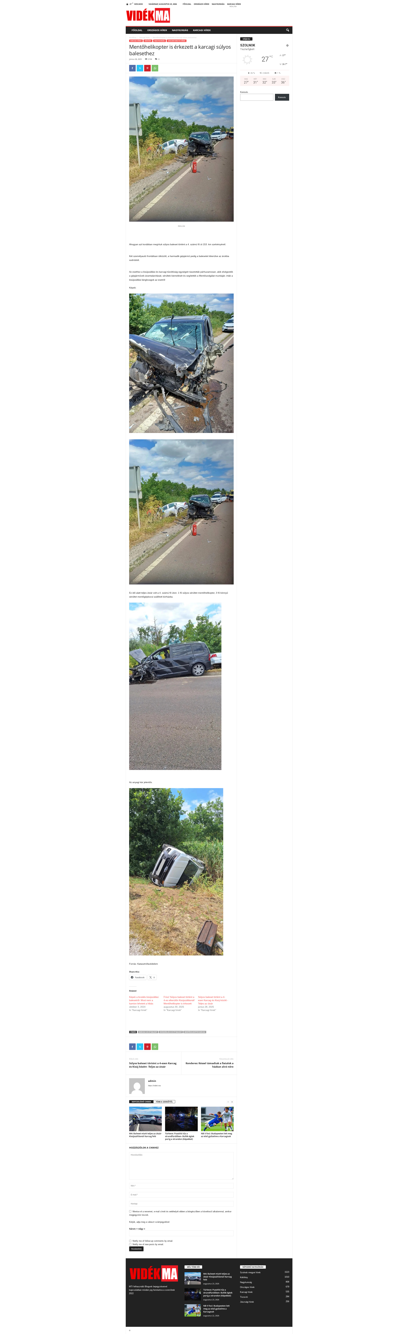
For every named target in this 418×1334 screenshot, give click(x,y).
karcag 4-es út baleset (148, 1032)
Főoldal (187, 4)
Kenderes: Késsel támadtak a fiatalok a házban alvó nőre (209, 1065)
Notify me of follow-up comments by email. (153, 1241)
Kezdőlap (132, 37)
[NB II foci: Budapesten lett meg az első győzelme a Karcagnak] (217, 1119)
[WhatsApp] (155, 68)
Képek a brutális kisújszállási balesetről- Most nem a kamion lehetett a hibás (144, 1000)
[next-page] (232, 1102)
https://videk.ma (154, 1086)
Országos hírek (201, 4)
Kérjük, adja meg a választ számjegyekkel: (149, 1222)
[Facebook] (132, 68)
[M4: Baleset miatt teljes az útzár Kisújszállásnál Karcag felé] (145, 1119)
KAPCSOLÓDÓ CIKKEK (141, 1101)
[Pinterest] (147, 68)
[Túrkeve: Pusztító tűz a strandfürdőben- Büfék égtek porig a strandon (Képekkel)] (181, 1119)
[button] (287, 30)
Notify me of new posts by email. (148, 1244)
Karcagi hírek (234, 4)
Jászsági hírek (247, 1302)
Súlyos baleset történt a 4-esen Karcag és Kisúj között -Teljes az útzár (213, 1000)
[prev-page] (228, 1102)
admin (152, 1080)
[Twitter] (140, 68)
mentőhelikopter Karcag (195, 1032)
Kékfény (148, 41)
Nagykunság (218, 4)
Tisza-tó (244, 1297)
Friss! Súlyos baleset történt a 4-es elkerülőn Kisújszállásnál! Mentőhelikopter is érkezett (179, 1000)
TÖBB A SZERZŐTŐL (164, 1101)
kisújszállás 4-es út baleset (171, 1032)
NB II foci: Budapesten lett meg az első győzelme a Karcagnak (216, 1135)
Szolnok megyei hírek (176, 41)
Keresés (244, 92)
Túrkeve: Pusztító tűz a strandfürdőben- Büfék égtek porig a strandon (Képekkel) (179, 1136)
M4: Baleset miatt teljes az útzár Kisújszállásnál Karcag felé (145, 1135)
